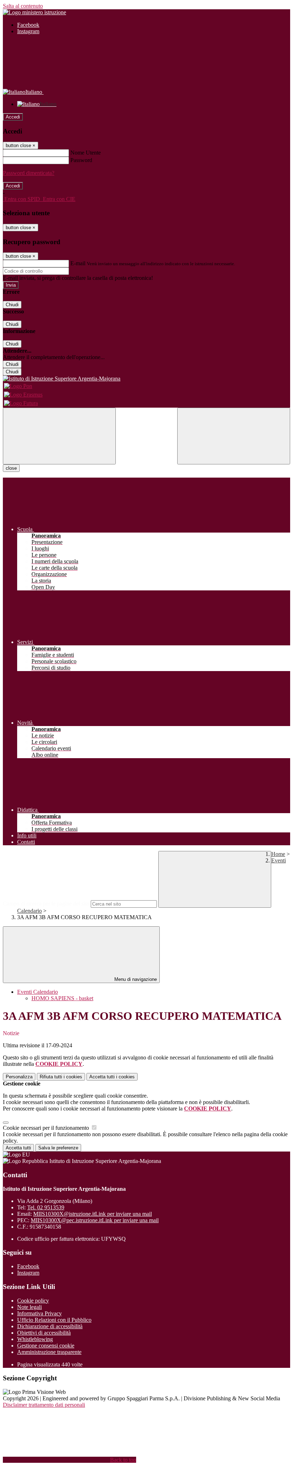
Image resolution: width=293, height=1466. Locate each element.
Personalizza (19, 1076)
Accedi (13, 117)
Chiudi (12, 304)
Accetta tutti (112, 1076)
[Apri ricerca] (233, 436)
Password (81, 160)
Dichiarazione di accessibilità (50, 1326)
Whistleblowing (35, 1339)
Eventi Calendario (37, 992)
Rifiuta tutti (61, 1076)
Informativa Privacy (39, 1313)
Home (278, 854)
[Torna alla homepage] (146, 379)
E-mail (77, 263)
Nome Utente (85, 153)
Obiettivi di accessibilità (44, 1333)
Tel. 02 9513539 (45, 1207)
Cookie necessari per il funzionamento (46, 1128)
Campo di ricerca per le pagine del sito (46, 904)
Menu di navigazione (135, 979)
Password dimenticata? (28, 173)
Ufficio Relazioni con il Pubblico (54, 1320)
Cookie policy (33, 1301)
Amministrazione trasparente (49, 1352)
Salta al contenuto (23, 6)
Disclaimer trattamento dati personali (44, 1405)
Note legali (29, 1307)
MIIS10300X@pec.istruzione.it (95, 1220)
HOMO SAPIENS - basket (62, 998)
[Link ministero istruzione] (34, 12)
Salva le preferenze (58, 1147)
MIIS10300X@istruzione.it (92, 1214)
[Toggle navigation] (59, 436)
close (11, 468)
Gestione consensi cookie (45, 1345)
